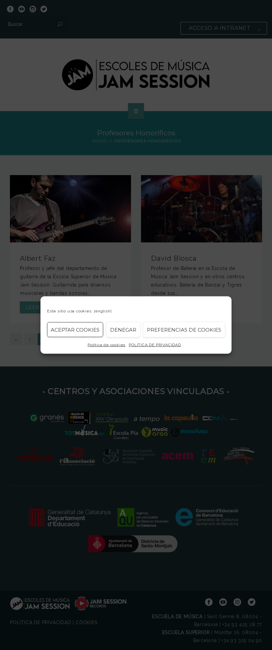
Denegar (123, 329)
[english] (102, 311)
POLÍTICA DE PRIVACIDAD (155, 345)
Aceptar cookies (75, 329)
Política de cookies (106, 345)
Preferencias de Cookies (184, 329)
